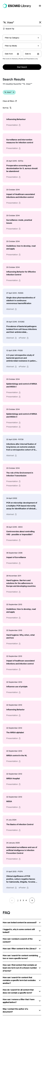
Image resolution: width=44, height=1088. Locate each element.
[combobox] (22, 38)
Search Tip (10, 29)
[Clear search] (40, 22)
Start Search (22, 67)
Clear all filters (8, 101)
